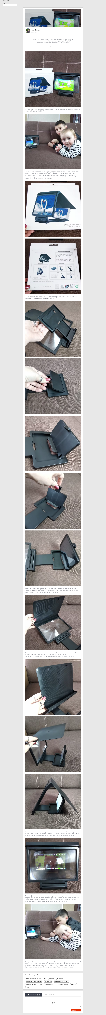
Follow (47, 30)
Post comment (76, 1010)
